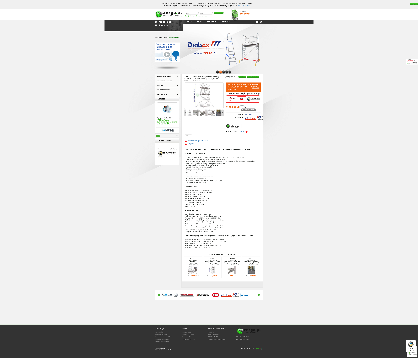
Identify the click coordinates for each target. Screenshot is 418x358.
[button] (190, 49)
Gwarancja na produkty (161, 334)
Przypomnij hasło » (202, 16)
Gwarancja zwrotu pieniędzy (162, 339)
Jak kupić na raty (186, 332)
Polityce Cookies (244, 5)
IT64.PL (257, 348)
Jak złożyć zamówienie (188, 334)
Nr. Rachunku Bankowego (162, 341)
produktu (188, 136)
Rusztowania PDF (186, 337)
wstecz (242, 76)
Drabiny (160, 85)
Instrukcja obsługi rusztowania (198, 141)
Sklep (199, 22)
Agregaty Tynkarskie (164, 81)
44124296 (242, 131)
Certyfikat (190, 144)
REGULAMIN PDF (213, 337)
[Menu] (414, 341)
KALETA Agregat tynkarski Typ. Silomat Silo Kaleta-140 (167, 122)
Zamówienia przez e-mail (188, 339)
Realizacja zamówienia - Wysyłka (164, 337)
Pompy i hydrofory (164, 76)
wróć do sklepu (253, 76)
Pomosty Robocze (163, 90)
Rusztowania (162, 94)
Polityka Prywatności (213, 334)
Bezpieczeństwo (159, 332)
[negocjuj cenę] (234, 126)
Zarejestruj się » (190, 16)
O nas (189, 22)
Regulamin (211, 22)
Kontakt (226, 22)
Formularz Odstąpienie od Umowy (217, 339)
